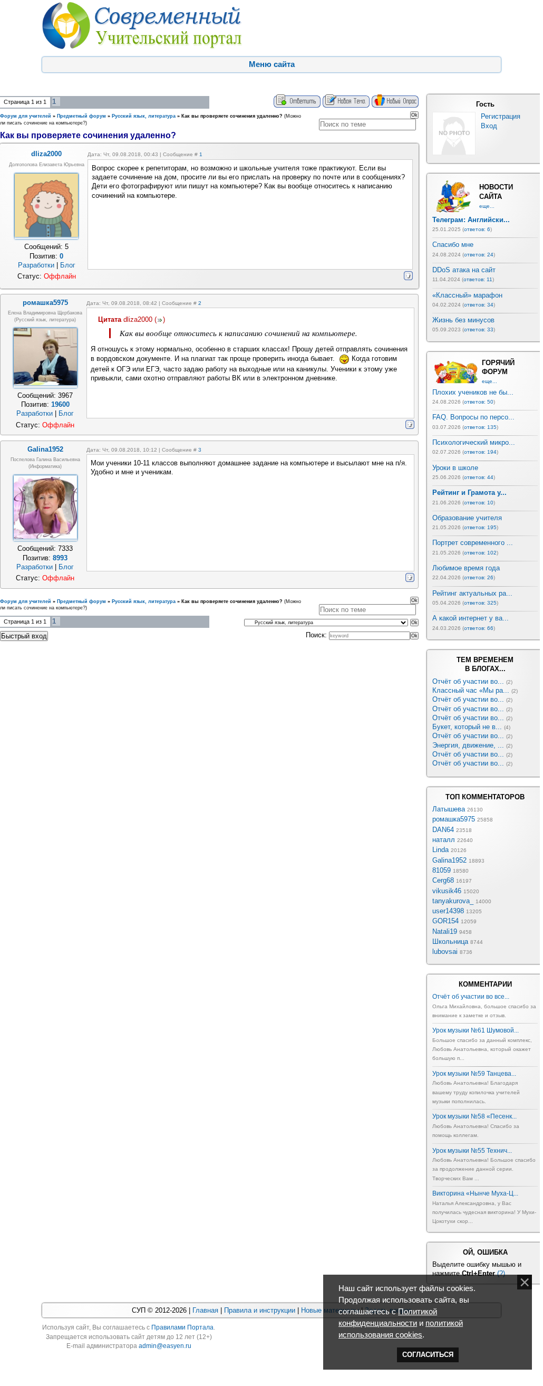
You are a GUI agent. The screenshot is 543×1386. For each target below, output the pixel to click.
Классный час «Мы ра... (470, 690)
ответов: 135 (480, 427)
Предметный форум (81, 116)
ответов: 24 (478, 254)
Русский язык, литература (144, 116)
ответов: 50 (478, 402)
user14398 (448, 911)
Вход (489, 126)
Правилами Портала (182, 1327)
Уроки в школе (455, 468)
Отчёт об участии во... (468, 681)
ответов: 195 (480, 527)
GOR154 (445, 921)
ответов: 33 (478, 329)
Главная (205, 1310)
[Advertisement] (209, 682)
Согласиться (427, 1355)
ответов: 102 (480, 553)
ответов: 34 (478, 305)
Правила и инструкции (259, 1310)
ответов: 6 (477, 229)
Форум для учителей (25, 116)
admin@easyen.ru (165, 1346)
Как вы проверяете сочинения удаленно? (232, 116)
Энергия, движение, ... (468, 745)
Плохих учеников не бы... (472, 392)
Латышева (448, 809)
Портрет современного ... (472, 543)
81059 (441, 870)
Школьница (450, 941)
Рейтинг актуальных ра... (472, 593)
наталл (443, 840)
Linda (440, 850)
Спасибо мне (452, 244)
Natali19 (444, 931)
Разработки (36, 265)
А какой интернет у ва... (470, 618)
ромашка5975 (453, 819)
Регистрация (500, 116)
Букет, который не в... (467, 727)
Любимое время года (466, 568)
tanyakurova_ (452, 901)
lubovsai (445, 951)
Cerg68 (443, 880)
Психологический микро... (473, 442)
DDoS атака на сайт (464, 270)
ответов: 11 (477, 279)
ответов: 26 (478, 577)
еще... (486, 206)
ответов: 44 (478, 477)
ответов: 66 (478, 628)
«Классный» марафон (467, 295)
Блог (67, 265)
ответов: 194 (480, 452)
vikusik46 (446, 891)
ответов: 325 (480, 603)
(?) (501, 1273)
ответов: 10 (478, 502)
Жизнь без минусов (463, 320)
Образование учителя (467, 518)
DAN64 (443, 830)
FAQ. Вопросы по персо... (473, 417)
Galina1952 (449, 860)
